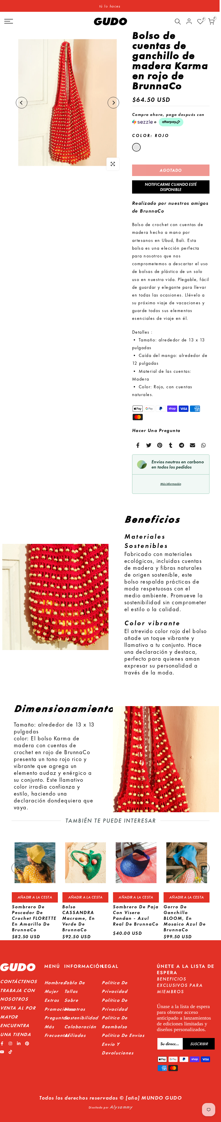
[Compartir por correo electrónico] (192, 445)
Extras (51, 1000)
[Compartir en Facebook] (137, 445)
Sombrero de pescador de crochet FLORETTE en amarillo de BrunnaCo (34, 918)
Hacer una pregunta (156, 430)
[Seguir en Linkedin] (19, 1043)
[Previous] (21, 102)
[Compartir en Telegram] (181, 445)
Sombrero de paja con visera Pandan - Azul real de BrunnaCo (136, 915)
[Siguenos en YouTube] (2, 1051)
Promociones (59, 1009)
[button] (170, 119)
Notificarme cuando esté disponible (171, 187)
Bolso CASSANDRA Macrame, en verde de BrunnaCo (78, 918)
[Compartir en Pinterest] (159, 445)
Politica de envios (123, 1035)
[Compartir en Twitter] (148, 445)
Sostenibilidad (81, 1018)
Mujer (51, 991)
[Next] (113, 102)
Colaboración (80, 1027)
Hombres (54, 983)
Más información (170, 484)
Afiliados (75, 1035)
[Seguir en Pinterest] (27, 1043)
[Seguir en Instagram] (10, 1043)
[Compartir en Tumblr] (170, 445)
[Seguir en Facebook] (2, 1043)
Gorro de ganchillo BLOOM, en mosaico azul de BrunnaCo (184, 918)
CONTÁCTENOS (18, 981)
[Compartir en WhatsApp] (203, 445)
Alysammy (121, 1107)
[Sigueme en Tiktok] (10, 1051)
